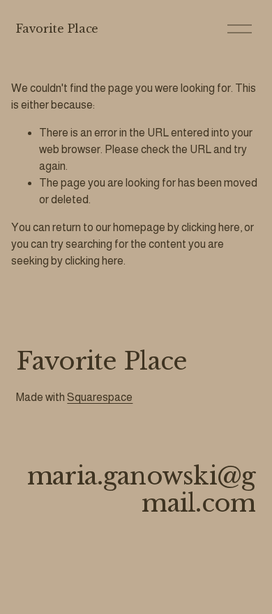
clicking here (210, 227)
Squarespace (100, 397)
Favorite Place (57, 29)
